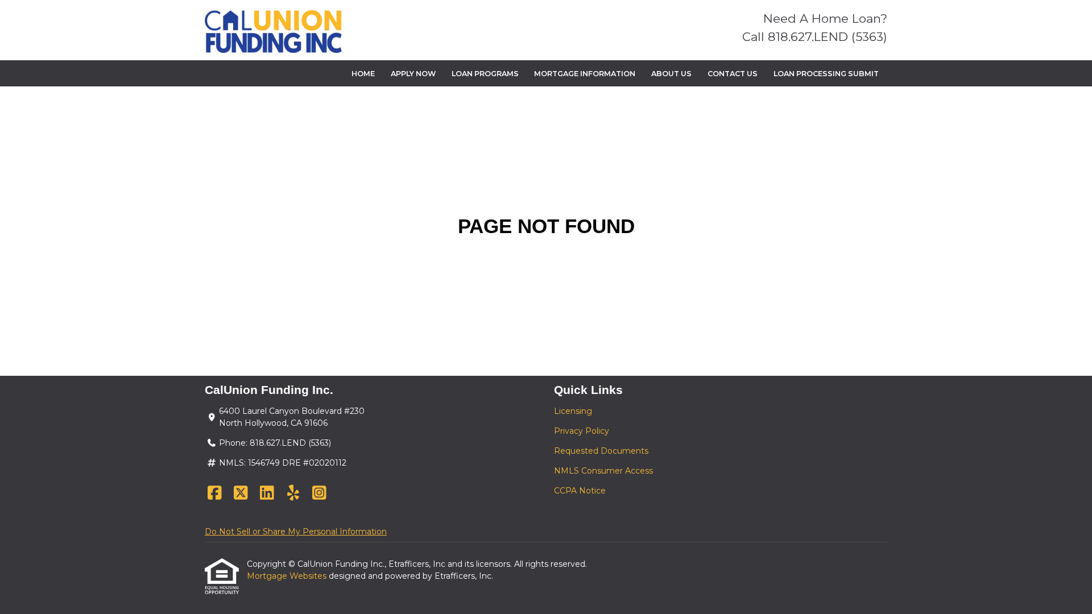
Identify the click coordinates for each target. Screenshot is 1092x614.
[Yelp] (293, 493)
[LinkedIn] (267, 493)
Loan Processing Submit (826, 73)
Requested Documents (601, 451)
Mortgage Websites (288, 576)
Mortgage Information (584, 73)
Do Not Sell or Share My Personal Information (296, 531)
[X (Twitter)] (241, 493)
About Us (671, 73)
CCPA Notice (580, 491)
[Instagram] (319, 493)
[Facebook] (215, 493)
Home (363, 73)
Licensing (573, 411)
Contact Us (733, 73)
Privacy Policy (581, 431)
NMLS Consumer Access (603, 471)
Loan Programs (485, 73)
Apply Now (413, 73)
